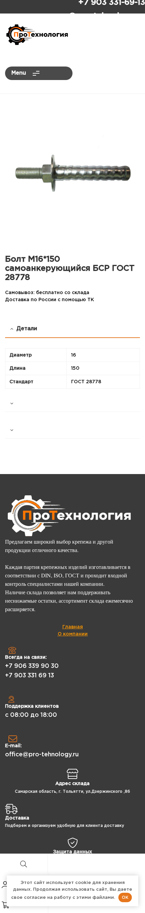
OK (125, 897)
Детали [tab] (27, 328)
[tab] (72, 403)
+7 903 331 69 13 (29, 675)
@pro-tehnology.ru (106, 16)
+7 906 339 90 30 (32, 666)
